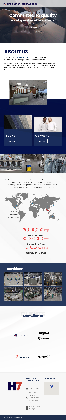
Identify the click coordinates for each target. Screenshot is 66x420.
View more (33, 27)
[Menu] (64, 3)
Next (64, 21)
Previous (1, 21)
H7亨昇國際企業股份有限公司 (34, 408)
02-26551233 (33, 384)
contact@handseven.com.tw (36, 389)
